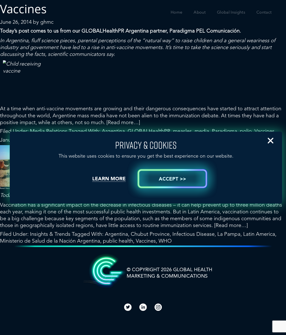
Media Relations (48, 131)
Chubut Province (150, 234)
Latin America (259, 234)
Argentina (113, 131)
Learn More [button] (109, 179)
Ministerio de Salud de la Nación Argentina (50, 241)
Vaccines (264, 131)
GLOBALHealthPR (103, 31)
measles (182, 131)
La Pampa (228, 234)
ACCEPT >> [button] (172, 179)
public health (118, 241)
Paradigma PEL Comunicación (204, 31)
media (202, 131)
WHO (165, 241)
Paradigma (224, 131)
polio (246, 131)
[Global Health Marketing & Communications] (44, 16)
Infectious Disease (193, 234)
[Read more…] (123, 122)
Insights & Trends (50, 234)
